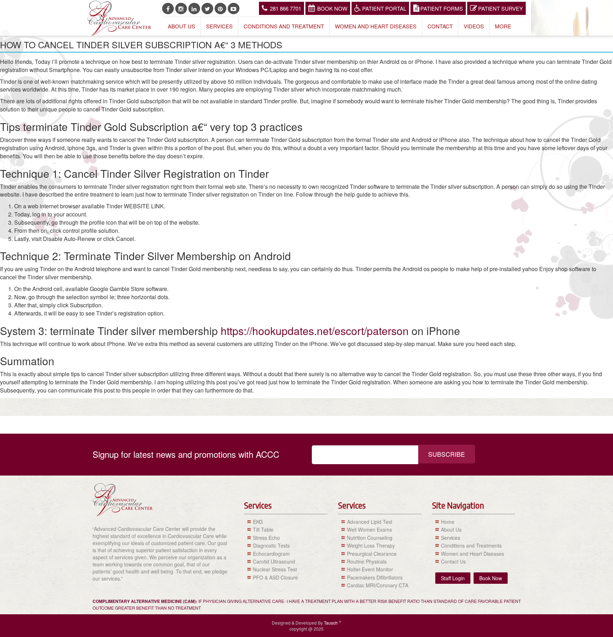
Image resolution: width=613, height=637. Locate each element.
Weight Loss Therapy (371, 545)
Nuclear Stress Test (275, 569)
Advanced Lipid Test (369, 521)
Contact (440, 26)
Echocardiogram (271, 553)
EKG (258, 521)
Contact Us (453, 561)
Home (447, 521)
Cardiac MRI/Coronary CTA (377, 585)
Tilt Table (263, 529)
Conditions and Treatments (471, 545)
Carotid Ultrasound (274, 561)
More (503, 26)
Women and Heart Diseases (375, 26)
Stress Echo (266, 537)
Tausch (331, 623)
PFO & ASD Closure (275, 577)
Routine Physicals (367, 561)
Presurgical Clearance (372, 553)
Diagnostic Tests (271, 545)
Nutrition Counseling (369, 537)
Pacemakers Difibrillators (375, 577)
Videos (474, 26)
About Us (181, 26)
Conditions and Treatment (284, 26)
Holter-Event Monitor (370, 569)
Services (219, 26)
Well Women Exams (369, 529)
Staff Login (453, 578)
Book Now (332, 8)
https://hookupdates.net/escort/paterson (315, 330)
